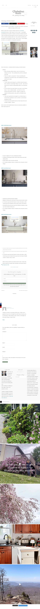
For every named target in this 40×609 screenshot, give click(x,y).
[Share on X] (1, 305)
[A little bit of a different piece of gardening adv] (20, 424)
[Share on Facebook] (1, 304)
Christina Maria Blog (20, 13)
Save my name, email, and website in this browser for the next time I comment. (13, 358)
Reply (3, 319)
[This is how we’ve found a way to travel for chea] (20, 584)
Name (3, 342)
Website (3, 351)
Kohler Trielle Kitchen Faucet (6, 125)
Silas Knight (8, 307)
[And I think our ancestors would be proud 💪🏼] (20, 504)
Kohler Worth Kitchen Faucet (6, 214)
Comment (4, 331)
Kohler (13, 26)
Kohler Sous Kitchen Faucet (6, 168)
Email (3, 347)
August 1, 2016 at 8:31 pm (10, 308)
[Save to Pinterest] (1, 307)
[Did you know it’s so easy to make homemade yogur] (20, 544)
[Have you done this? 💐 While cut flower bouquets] (20, 464)
